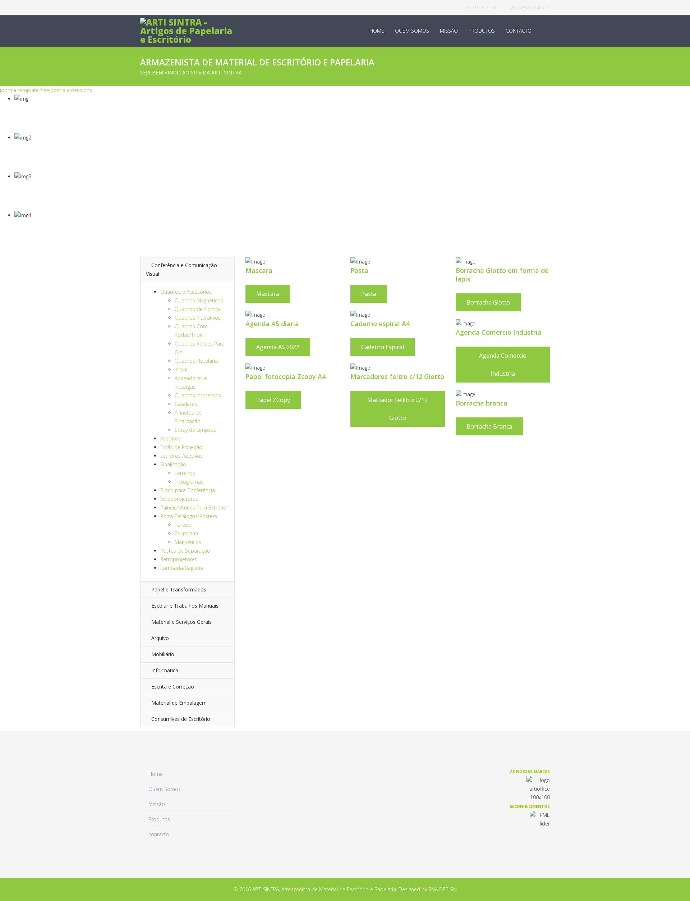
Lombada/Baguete (182, 567)
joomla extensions (70, 90)
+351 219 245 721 (479, 7)
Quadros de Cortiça (198, 309)
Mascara (267, 294)
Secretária (186, 533)
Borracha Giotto (488, 302)
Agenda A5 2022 (277, 347)
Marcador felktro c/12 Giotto (397, 409)
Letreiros (185, 473)
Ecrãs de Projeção (181, 447)
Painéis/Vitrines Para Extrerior (194, 507)
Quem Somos (412, 30)
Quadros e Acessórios (186, 291)
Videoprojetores (179, 498)
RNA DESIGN (442, 889)
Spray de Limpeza (195, 429)
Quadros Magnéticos (199, 300)
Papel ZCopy (273, 400)
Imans (182, 369)
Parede (183, 524)
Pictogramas (189, 481)
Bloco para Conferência (187, 490)
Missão (449, 30)
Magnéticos (188, 542)
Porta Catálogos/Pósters (188, 516)
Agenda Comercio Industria (502, 365)
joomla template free (24, 90)
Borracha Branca (489, 426)
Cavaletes (186, 404)
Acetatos (170, 438)
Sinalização (173, 464)
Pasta (368, 294)
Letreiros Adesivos (181, 455)
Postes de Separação (185, 550)
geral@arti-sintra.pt (530, 7)
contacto (519, 30)
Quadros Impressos (198, 395)
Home (376, 30)
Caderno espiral (382, 347)
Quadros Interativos (198, 317)
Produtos (482, 30)
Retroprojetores (178, 559)
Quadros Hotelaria (196, 360)
